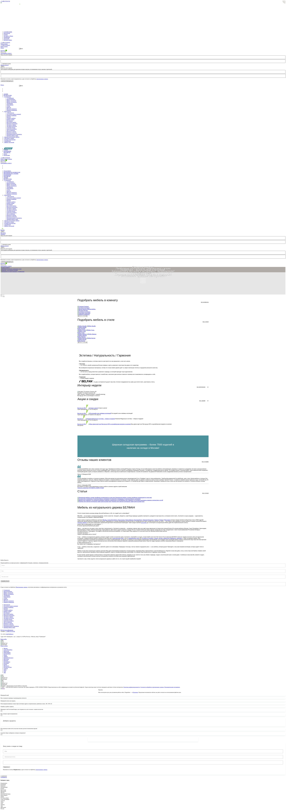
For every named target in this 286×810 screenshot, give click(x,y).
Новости (9, 107)
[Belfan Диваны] (143, 334)
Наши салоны (4, 159)
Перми (161, 520)
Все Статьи (205, 493)
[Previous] (79, 316)
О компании (7, 590)
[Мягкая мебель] (82, 309)
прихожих (179, 538)
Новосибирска (129, 520)
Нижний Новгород (8, 657)
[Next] (85, 316)
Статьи (8, 106)
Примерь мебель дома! (12, 135)
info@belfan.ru (9, 634)
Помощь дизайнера (11, 115)
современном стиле (133, 538)
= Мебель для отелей (9, 142)
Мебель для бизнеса (12, 102)
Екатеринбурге (138, 520)
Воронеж (6, 660)
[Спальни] (80, 306)
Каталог (3, 230)
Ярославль (6, 659)
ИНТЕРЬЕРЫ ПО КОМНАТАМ (12, 172)
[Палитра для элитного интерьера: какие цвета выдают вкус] (94, 501)
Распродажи (7, 155)
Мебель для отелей (11, 100)
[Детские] (80, 310)
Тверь (5, 670)
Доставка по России (12, 126)
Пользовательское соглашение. (172, 687)
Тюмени (156, 520)
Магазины (3, 233)
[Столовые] (81, 311)
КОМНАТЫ (8, 148)
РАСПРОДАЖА (8, 95)
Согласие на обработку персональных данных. (152, 687)
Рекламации (10, 121)
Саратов (6, 668)
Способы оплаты (11, 127)
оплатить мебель (82, 522)
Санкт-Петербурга (112, 520)
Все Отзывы (205, 461)
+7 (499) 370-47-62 (5, 1)
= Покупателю (7, 111)
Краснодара (121, 520)
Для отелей (6, 38)
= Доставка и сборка (9, 138)
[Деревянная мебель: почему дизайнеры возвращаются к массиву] (96, 497)
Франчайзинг (10, 104)
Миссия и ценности (12, 108)
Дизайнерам (7, 37)
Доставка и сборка (8, 36)
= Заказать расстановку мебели (11, 137)
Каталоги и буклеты (12, 133)
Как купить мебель (11, 122)
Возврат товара (10, 119)
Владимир (6, 663)
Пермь (5, 655)
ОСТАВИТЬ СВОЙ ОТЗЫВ (96, 488)
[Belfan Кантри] (143, 339)
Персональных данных (21, 587)
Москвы (105, 520)
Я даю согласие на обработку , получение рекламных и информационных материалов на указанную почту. (34, 587)
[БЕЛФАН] (8, 83)
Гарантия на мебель (12, 129)
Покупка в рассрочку (12, 123)
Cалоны (10, 159)
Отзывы (6, 34)
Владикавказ (7, 661)
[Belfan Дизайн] (143, 326)
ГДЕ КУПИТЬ (7, 171)
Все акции (202, 400)
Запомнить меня (6, 63)
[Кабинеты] (80, 314)
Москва (5, 648)
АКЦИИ (6, 94)
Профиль (3, 234)
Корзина (9, 117)
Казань (5, 664)
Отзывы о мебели (11, 118)
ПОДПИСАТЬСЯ (5, 581)
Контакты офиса (8, 40)
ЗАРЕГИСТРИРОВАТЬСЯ (7, 81)
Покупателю (7, 33)
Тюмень (6, 656)
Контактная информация (7, 630)
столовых (150, 538)
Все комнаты (205, 302)
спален (156, 538)
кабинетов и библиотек (169, 538)
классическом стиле (118, 538)
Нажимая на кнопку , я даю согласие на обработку (24, 79)
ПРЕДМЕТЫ (7, 152)
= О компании (7, 96)
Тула (5, 671)
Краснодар (6, 651)
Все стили (206, 321)
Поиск (2, 48)
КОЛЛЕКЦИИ (7, 151)
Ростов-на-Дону (8, 667)
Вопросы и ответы (11, 131)
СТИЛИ (6, 149)
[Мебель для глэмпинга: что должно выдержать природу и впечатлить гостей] (99, 500)
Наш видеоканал (11, 99)
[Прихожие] (81, 313)
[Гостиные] (80, 307)
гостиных (144, 538)
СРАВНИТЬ (4, 777)
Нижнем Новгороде (148, 520)
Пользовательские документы (14, 134)
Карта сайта (4, 639)
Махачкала (6, 665)
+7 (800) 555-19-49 (10, 631)
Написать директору (83, 488)
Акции (5, 153)
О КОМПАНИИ (8, 32)
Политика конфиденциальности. (131, 687)
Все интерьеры (201, 387)
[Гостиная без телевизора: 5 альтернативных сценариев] (93, 499)
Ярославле (167, 520)
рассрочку (144, 522)
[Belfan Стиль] (143, 330)
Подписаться (6, 767)
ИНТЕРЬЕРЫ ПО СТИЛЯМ (11, 173)
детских (161, 538)
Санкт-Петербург (8, 649)
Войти (2, 66)
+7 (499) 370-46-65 (5, 157)
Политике (135, 692)
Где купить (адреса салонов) (14, 114)
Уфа (5, 672)
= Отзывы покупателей (9, 139)
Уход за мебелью (11, 130)
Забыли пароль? (5, 65)
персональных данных (42, 79)
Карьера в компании (12, 110)
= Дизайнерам (7, 141)
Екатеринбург (7, 653)
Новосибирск (7, 652)
